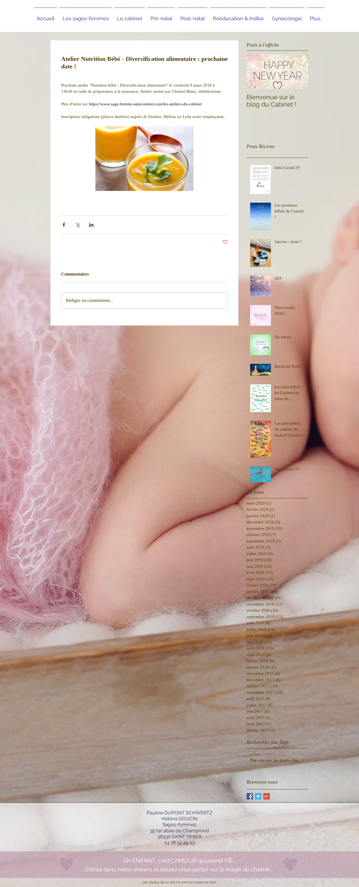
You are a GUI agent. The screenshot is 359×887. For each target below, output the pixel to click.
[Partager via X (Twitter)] (77, 224)
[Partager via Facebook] (63, 224)
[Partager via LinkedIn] (91, 224)
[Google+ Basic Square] (266, 796)
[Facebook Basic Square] (250, 796)
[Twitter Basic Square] (258, 796)
